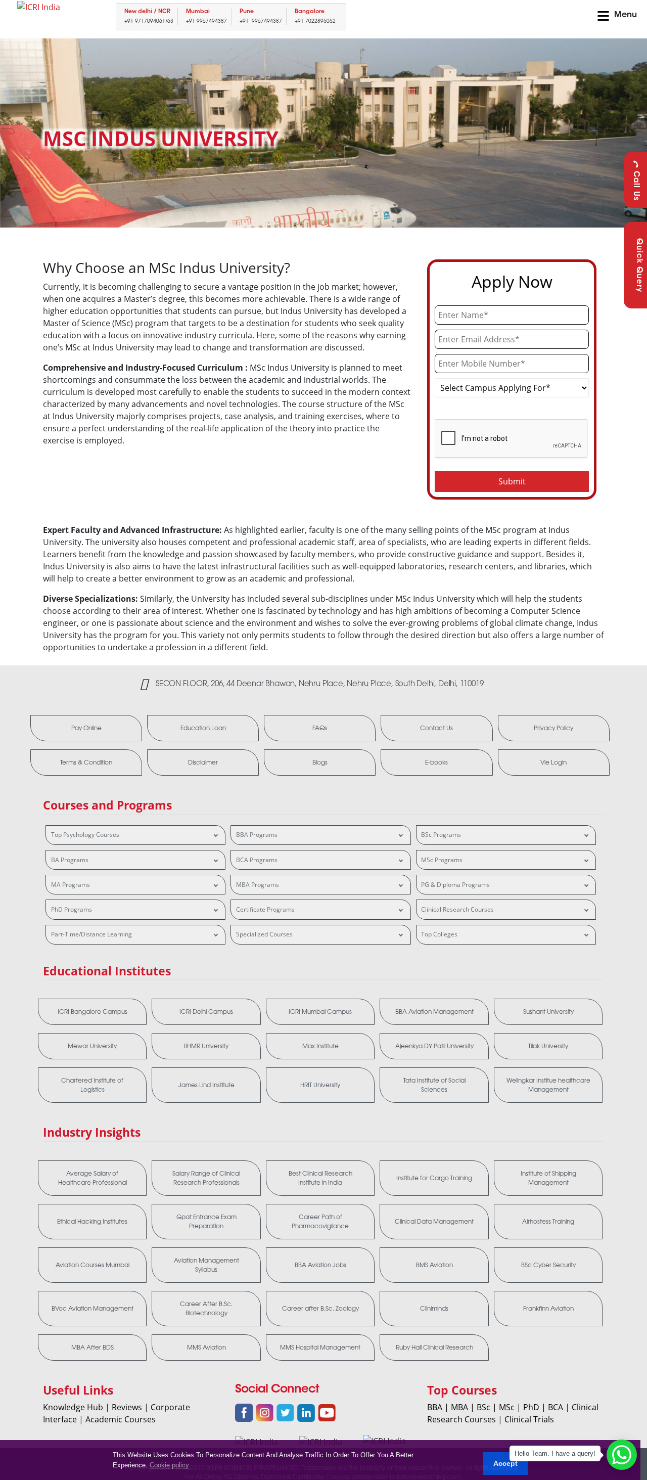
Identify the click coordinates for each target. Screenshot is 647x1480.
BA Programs (69, 860)
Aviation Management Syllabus (206, 1265)
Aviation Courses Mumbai (92, 1265)
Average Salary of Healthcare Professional (92, 1178)
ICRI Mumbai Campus (320, 1011)
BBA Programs (257, 834)
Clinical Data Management (434, 1221)
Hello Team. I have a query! (555, 1453)
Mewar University (92, 1046)
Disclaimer (203, 762)
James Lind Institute (206, 1085)
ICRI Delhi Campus (206, 1011)
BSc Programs (441, 834)
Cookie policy (169, 1465)
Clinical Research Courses (457, 909)
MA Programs (70, 884)
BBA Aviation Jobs (320, 1265)
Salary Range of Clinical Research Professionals (206, 1178)
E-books (436, 762)
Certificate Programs (265, 909)
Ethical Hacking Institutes (92, 1221)
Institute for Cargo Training (434, 1178)
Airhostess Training (548, 1221)
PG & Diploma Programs (455, 884)
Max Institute (320, 1046)
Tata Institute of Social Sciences (434, 1085)
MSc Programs (442, 860)
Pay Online (86, 728)
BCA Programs (257, 860)
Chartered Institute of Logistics (92, 1085)
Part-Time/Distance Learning (91, 934)
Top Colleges (439, 934)
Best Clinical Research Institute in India (320, 1178)
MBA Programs (257, 884)
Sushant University (548, 1011)
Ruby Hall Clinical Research (434, 1347)
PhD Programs (71, 909)
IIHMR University (206, 1046)
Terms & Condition (86, 762)
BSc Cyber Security (548, 1265)
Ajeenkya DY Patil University (434, 1046)
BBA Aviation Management (434, 1011)
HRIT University (320, 1085)
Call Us (635, 186)
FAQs (319, 728)
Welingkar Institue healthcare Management (548, 1085)
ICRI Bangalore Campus (92, 1011)
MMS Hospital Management (320, 1347)
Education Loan (203, 728)
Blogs (320, 762)
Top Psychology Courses (85, 834)
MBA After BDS (92, 1347)
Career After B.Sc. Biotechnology (206, 1308)
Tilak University (548, 1046)
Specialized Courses (264, 934)
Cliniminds (434, 1308)
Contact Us (436, 728)
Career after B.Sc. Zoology (320, 1308)
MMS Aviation (206, 1347)
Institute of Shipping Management (548, 1178)
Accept (505, 1463)
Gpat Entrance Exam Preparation (206, 1222)
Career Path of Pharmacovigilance (320, 1222)
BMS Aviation (434, 1265)
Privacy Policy (553, 728)
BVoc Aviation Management (92, 1308)
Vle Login (553, 762)
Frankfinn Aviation (548, 1308)
